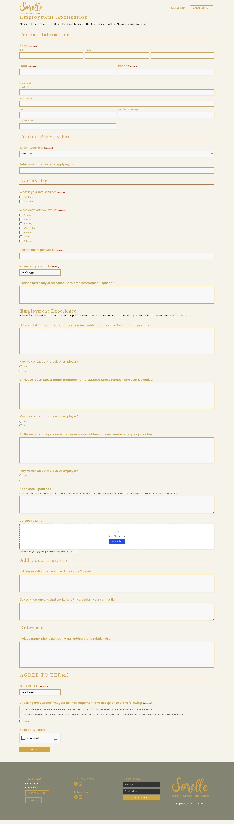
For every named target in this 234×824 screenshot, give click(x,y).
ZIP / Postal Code (27, 121)
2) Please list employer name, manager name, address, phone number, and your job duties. (86, 380)
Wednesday (29, 228)
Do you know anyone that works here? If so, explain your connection (68, 599)
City (21, 109)
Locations (178, 8)
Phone (127, 66)
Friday (26, 236)
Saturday (28, 241)
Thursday (28, 232)
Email (28, 66)
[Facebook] (76, 784)
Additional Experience (35, 489)
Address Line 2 (26, 98)
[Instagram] (81, 784)
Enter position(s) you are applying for (47, 164)
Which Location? (36, 148)
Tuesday (28, 223)
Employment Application (190, 803)
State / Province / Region (129, 109)
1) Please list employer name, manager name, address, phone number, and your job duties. (86, 325)
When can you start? (39, 266)
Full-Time (28, 197)
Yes (25, 366)
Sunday (27, 215)
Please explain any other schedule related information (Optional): (67, 283)
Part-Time (29, 201)
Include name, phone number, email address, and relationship (65, 639)
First (21, 50)
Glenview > (31, 787)
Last (152, 50)
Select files (117, 541)
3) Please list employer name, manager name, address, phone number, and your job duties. (86, 434)
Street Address (26, 87)
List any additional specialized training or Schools (55, 571)
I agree (27, 721)
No (25, 371)
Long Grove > (32, 783)
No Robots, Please (32, 730)
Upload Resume (31, 521)
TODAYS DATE (34, 686)
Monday (27, 219)
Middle (88, 50)
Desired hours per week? (42, 250)
